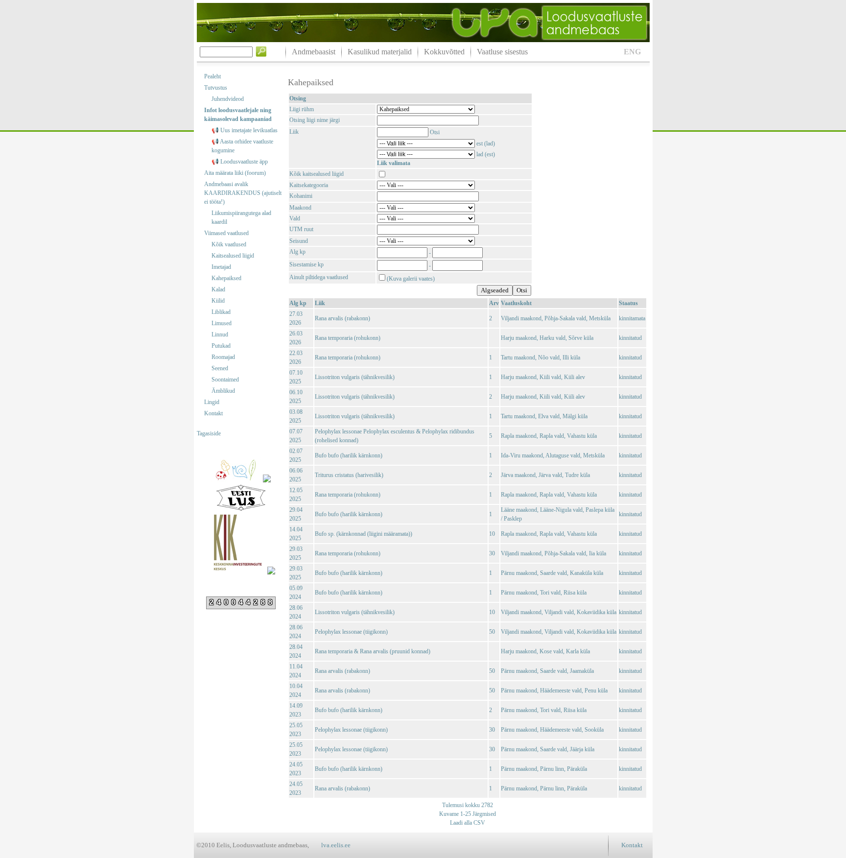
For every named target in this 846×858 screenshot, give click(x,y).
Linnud (220, 334)
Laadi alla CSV (467, 822)
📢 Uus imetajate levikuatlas (245, 130)
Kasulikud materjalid (380, 52)
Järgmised (483, 813)
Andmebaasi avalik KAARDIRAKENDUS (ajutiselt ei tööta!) (243, 193)
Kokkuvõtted (444, 52)
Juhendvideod (228, 98)
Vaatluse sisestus (502, 52)
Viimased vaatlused (226, 233)
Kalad (218, 289)
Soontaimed (225, 379)
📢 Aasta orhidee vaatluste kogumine (242, 146)
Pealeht (212, 76)
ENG (632, 52)
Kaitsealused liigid (233, 255)
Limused (222, 323)
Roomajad (223, 357)
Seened (220, 368)
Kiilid (218, 300)
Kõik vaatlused (229, 244)
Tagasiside (209, 433)
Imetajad (221, 266)
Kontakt (213, 413)
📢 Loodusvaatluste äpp (240, 161)
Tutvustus (215, 87)
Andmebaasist (313, 52)
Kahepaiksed (226, 278)
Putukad (221, 345)
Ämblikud (223, 390)
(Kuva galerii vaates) (411, 278)
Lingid (211, 402)
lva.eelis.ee (336, 845)
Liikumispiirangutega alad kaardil (241, 217)
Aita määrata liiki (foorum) (235, 172)
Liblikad (221, 312)
